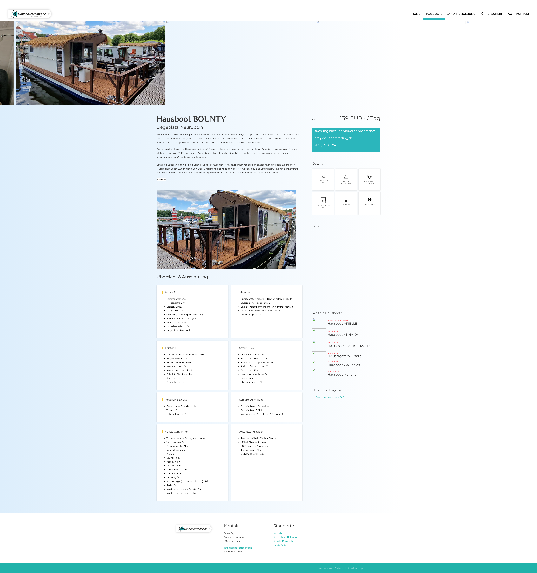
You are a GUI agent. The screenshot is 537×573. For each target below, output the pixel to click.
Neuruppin (279, 545)
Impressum (325, 568)
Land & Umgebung (461, 13)
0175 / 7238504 (325, 145)
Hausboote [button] (434, 13)
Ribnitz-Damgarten (284, 541)
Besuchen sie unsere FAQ (330, 397)
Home (416, 13)
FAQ (509, 13)
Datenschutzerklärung (349, 568)
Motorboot (279, 533)
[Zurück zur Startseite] (30, 14)
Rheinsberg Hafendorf (285, 537)
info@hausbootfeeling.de (333, 138)
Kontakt (522, 13)
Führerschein (491, 13)
